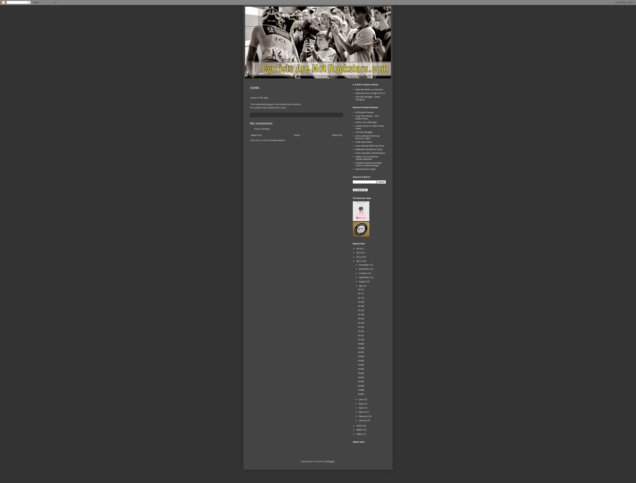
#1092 (361, 373)
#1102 (361, 331)
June (361, 399)
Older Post (337, 135)
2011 (358, 261)
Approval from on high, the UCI (370, 93)
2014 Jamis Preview (364, 112)
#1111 (361, 293)
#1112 (361, 289)
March (362, 412)
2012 (358, 257)
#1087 (361, 394)
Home (297, 135)
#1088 (361, 390)
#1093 (361, 369)
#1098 (361, 348)
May (361, 403)
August (362, 281)
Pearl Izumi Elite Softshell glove (370, 153)
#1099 (361, 344)
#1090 (361, 381)
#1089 (361, 386)
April (361, 408)
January (363, 420)
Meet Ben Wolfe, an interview (369, 89)
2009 (358, 430)
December (364, 265)
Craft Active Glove (363, 142)
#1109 (361, 302)
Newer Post (256, 135)
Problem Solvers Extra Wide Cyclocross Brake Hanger (368, 164)
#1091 (361, 377)
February (363, 416)
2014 (358, 248)
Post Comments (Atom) (274, 140)
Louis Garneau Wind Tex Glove (369, 146)
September (364, 277)
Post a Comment (262, 129)
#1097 (361, 352)
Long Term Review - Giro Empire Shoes (367, 117)
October (363, 273)
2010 (358, 425)
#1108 (361, 306)
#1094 (361, 365)
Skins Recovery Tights (365, 169)
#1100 (361, 339)
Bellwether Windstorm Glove (368, 149)
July (361, 286)
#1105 (361, 318)
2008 (358, 434)
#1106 (361, 314)
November (364, 269)
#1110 (361, 298)
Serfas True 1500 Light (366, 122)
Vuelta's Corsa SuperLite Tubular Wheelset (366, 158)
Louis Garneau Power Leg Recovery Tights (367, 137)
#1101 (361, 335)
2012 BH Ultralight (363, 132)
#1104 (361, 323)
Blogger (331, 461)
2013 (358, 253)
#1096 (361, 356)
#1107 (361, 310)
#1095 (361, 360)
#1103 (361, 327)
